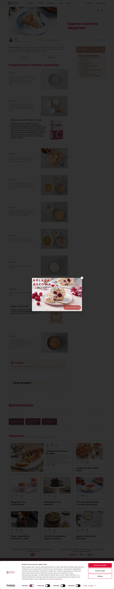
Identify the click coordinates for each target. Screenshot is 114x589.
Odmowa (100, 576)
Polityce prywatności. (56, 579)
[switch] (47, 585)
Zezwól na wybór (100, 570)
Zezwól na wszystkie (100, 565)
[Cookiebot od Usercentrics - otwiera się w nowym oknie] (11, 585)
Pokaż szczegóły (88, 585)
